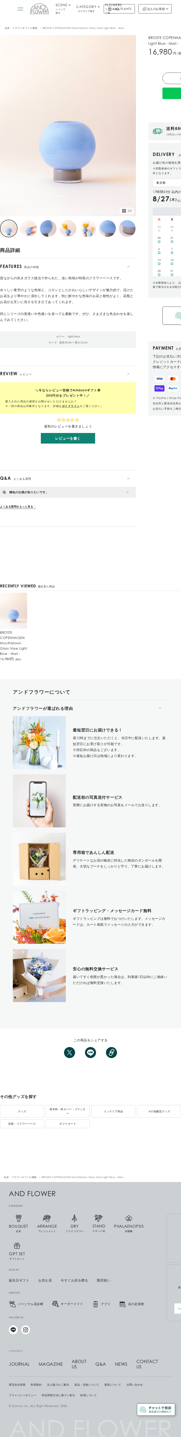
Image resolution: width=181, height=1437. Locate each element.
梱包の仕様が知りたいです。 (29, 492)
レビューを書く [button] (68, 438)
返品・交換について (86, 1384)
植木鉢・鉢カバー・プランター (68, 1111)
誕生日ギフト (19, 1280)
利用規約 (36, 1384)
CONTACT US (147, 1364)
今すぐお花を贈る (74, 1280)
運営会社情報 (17, 1384)
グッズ (22, 1111)
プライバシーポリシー (22, 1395)
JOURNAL (19, 1364)
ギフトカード (67, 1123)
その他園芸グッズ (159, 1111)
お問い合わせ (134, 1384)
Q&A (100, 1364)
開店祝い (104, 1280)
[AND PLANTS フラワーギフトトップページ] (39, 9)
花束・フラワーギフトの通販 (21, 28)
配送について (113, 1384)
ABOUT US (79, 1364)
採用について (88, 1395)
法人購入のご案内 (58, 1384)
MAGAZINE (51, 1364)
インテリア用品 (113, 1111)
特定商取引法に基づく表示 (58, 1395)
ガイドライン (71, 406)
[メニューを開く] (20, 9)
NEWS (121, 1364)
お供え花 (45, 1280)
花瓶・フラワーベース (22, 1123)
